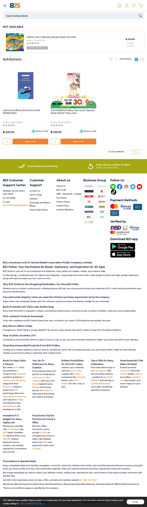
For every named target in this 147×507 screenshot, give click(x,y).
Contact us (35, 190)
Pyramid (81, 377)
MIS (16, 390)
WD (4, 435)
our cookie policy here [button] (32, 503)
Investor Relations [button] (65, 209)
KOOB (20, 399)
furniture (43, 432)
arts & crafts (76, 370)
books (16, 367)
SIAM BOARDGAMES (100, 383)
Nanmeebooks (10, 406)
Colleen (77, 374)
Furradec (36, 448)
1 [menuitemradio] (135, 151)
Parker (35, 384)
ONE (45, 442)
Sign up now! (89, 480)
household (125, 370)
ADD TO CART (30, 141)
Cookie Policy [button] (62, 205)
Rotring (35, 387)
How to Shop (36, 194)
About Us (60, 186)
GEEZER (7, 439)
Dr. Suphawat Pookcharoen (14, 379)
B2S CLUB (61, 190)
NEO (5, 432)
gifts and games (98, 370)
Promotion (125, 59)
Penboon (7, 386)
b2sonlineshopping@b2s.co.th (17, 205)
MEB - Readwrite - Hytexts (69, 193)
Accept (135, 502)
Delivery (33, 198)
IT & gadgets (14, 429)
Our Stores (61, 197)
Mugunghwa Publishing (14, 396)
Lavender (21, 374)
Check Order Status (39, 209)
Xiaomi (138, 374)
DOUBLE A (48, 390)
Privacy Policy (63, 201)
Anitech (123, 374)
